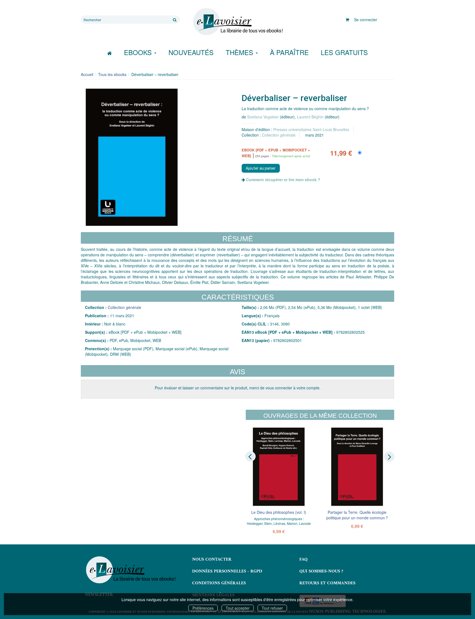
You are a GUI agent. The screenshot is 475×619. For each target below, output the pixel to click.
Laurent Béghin (310, 117)
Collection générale (279, 135)
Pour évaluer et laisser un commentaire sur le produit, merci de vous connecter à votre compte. (238, 387)
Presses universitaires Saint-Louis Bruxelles (311, 129)
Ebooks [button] (139, 52)
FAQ (303, 559)
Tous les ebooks (112, 74)
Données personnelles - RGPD (227, 571)
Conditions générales (219, 583)
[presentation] (250, 456)
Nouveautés (191, 52)
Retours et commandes (327, 583)
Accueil (87, 74)
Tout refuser (272, 608)
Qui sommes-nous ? (321, 571)
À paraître (289, 52)
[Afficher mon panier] (347, 19)
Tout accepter (238, 608)
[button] (131, 157)
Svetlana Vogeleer (263, 117)
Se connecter (365, 19)
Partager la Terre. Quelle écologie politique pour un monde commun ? (357, 514)
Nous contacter (211, 559)
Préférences (203, 608)
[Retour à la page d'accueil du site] (237, 21)
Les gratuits (344, 52)
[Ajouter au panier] (261, 168)
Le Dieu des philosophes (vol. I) (278, 512)
